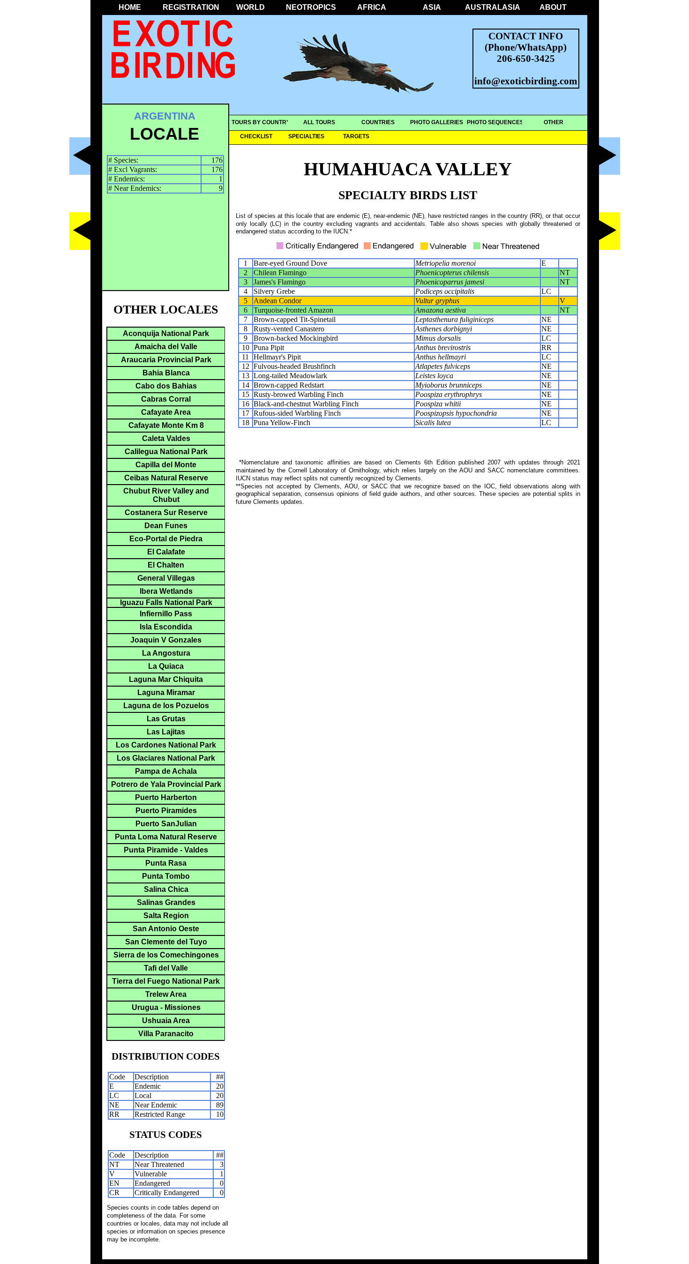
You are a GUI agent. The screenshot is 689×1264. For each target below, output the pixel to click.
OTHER (553, 122)
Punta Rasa (166, 863)
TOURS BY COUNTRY (261, 122)
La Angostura (166, 653)
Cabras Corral (166, 399)
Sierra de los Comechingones (166, 955)
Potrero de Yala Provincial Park (166, 784)
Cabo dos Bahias (166, 386)
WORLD (250, 7)
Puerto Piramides (166, 811)
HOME (130, 7)
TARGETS (356, 136)
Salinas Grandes (166, 902)
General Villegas (166, 578)
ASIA (432, 7)
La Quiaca (166, 666)
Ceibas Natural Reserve (166, 478)
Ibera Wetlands (166, 591)
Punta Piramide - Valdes (166, 850)
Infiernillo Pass (166, 614)
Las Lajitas (166, 732)
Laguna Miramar (166, 692)
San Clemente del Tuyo (166, 942)
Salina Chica (166, 889)
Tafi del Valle (166, 968)
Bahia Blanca (166, 373)
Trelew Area (166, 994)
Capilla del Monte (165, 465)
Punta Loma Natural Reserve (166, 837)
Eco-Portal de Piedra (165, 539)
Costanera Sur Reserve (166, 512)
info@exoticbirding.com (525, 80)
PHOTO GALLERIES (436, 122)
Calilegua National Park (166, 452)
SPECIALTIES (306, 136)
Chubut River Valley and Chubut (166, 495)
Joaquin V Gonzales (166, 640)
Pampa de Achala (166, 771)
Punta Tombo (166, 876)
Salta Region (166, 916)
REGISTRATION (190, 7)
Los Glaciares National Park (166, 758)
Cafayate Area (166, 412)
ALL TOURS (319, 122)
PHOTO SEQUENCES (495, 122)
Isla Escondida (166, 627)
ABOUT (553, 7)
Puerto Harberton (166, 797)
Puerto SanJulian (166, 824)
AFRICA (371, 7)
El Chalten (166, 565)
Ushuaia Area (166, 1021)
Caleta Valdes (166, 438)
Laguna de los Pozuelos (166, 706)
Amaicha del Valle (166, 347)
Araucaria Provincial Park (166, 360)
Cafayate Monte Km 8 (166, 425)
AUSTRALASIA (492, 7)
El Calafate (166, 552)
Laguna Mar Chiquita (166, 679)
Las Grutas (166, 719)
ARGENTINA (164, 116)
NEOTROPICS (311, 7)
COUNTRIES (378, 122)
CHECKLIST (256, 136)
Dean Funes (165, 526)
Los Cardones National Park (166, 745)
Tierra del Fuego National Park (166, 981)
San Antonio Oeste (166, 929)
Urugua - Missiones (166, 1007)
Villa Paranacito (166, 1034)
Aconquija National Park (166, 333)
